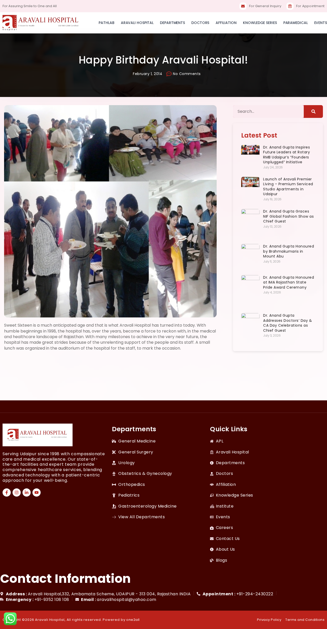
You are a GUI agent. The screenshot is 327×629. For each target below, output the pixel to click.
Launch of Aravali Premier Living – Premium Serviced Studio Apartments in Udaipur (288, 187)
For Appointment (310, 6)
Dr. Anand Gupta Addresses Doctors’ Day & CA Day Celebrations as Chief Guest (287, 323)
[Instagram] (17, 492)
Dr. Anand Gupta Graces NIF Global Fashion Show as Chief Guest (288, 216)
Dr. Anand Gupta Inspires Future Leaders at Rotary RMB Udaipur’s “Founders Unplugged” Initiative (286, 155)
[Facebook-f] (7, 492)
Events (320, 22)
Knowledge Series (260, 22)
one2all (133, 619)
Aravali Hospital (137, 22)
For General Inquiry (265, 6)
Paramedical (295, 22)
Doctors (200, 22)
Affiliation (226, 22)
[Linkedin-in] (26, 492)
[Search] (313, 111)
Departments (172, 22)
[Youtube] (36, 492)
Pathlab (106, 22)
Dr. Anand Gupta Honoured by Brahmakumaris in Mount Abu (288, 251)
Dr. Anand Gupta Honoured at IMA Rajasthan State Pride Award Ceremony (288, 282)
